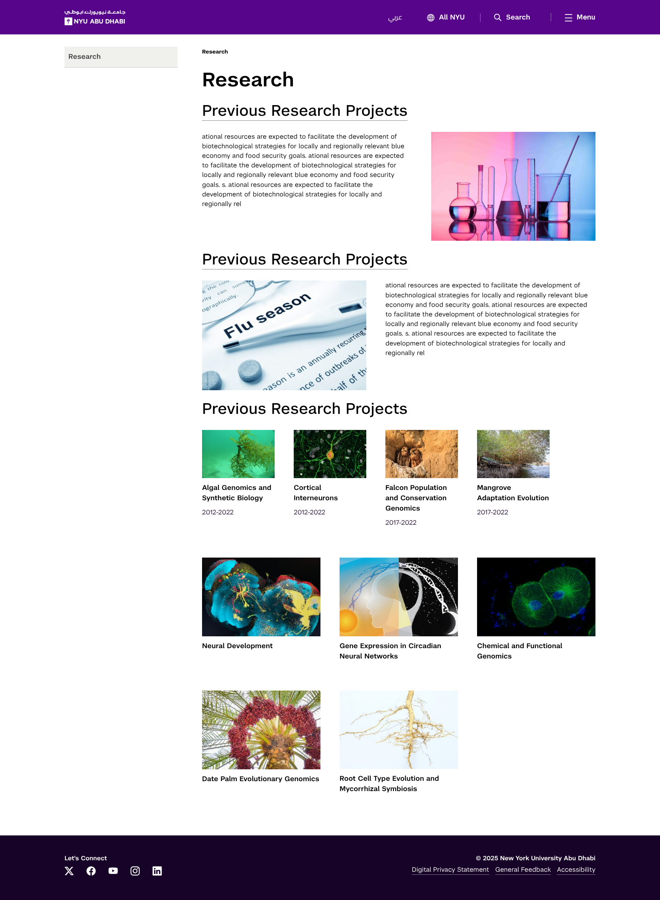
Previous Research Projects (305, 110)
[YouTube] (113, 872)
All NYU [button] (452, 17)
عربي (395, 17)
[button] (515, 17)
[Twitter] (69, 872)
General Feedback (523, 869)
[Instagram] (135, 872)
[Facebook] (91, 872)
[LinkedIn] (157, 872)
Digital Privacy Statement (450, 869)
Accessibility (576, 869)
